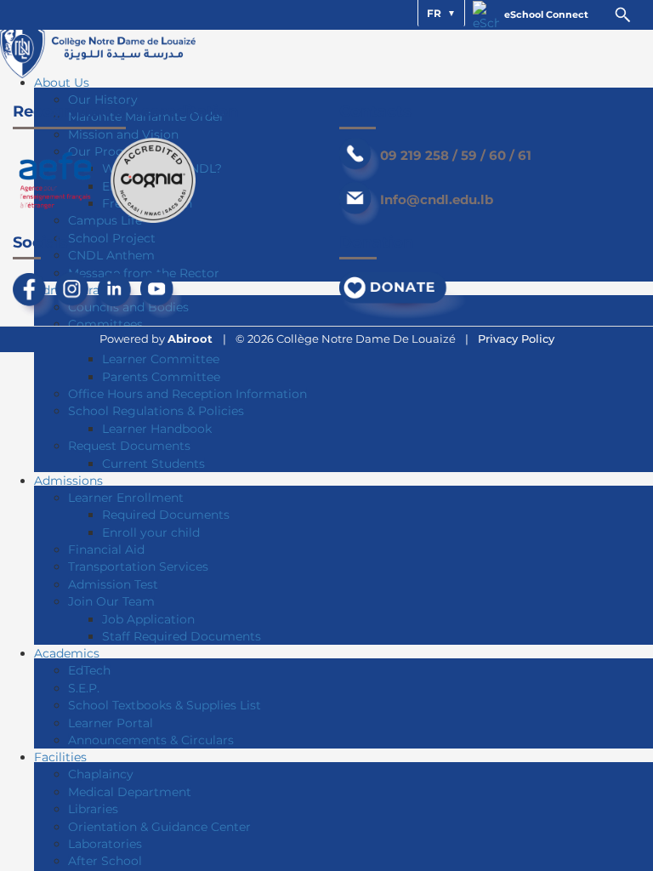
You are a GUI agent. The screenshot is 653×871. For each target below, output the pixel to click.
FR (432, 13)
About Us (61, 82)
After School (105, 861)
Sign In (151, 750)
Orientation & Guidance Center (159, 827)
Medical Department (129, 792)
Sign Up (104, 750)
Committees (105, 324)
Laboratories (105, 844)
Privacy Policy (516, 339)
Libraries (93, 809)
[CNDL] (98, 46)
